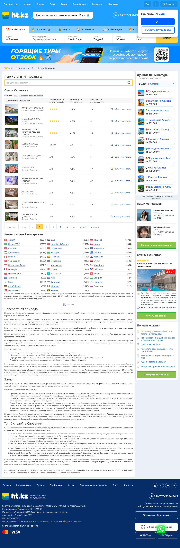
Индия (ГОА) (14, 244)
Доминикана (14, 252)
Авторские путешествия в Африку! (158, 366)
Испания (55, 256)
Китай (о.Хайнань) (59, 244)
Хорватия (98, 256)
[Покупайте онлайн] (12, 532)
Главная (7, 485)
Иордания (56, 261)
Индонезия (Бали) (16, 265)
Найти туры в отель (122, 109)
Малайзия (99, 265)
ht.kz (10, 68)
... (32, 227)
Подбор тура (56, 485)
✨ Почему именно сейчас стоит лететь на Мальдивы (157, 332)
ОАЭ (53, 240)
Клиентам (97, 4)
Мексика (55, 286)
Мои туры (113, 4)
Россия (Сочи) (14, 273)
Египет (97, 261)
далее (83, 227)
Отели (63, 4)
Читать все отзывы (156, 315)
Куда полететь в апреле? (153, 361)
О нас (115, 485)
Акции (27, 4)
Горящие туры (11, 4)
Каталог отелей (25, 68)
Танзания (12, 277)
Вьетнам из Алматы (159, 100)
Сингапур (55, 282)
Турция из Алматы (158, 91)
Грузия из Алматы (158, 139)
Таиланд (98, 240)
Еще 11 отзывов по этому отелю (158, 307)
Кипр (10, 282)
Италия (11, 256)
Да (157, 21)
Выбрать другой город (158, 29)
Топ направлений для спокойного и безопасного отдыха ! (158, 339)
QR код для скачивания (159, 526)
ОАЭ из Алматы (157, 167)
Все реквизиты (9, 521)
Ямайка (54, 290)
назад (23, 227)
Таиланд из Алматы (159, 119)
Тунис (96, 273)
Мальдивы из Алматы (160, 148)
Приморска (23, 95)
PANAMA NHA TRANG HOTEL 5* (154, 263)
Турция (11, 240)
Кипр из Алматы (157, 177)
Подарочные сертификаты (93, 485)
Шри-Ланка (56, 248)
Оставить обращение (156, 515)
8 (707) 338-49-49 (131, 15)
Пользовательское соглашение (34, 521)
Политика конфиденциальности (65, 521)
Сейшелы (98, 269)
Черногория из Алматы (161, 158)
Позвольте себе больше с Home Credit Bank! (157, 350)
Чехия (97, 244)
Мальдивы (99, 248)
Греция (97, 252)
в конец (95, 227)
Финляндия (56, 265)
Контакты (128, 485)
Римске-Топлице (36, 95)
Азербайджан (14, 286)
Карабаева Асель (161, 227)
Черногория (14, 261)
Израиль (98, 282)
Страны (40, 4)
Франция (12, 269)
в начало (11, 227)
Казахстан (56, 273)
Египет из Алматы (158, 110)
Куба (53, 277)
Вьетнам (12, 248)
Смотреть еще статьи (157, 374)
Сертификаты (79, 4)
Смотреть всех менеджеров (156, 245)
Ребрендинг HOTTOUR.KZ (29, 509)
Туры (52, 4)
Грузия (54, 269)
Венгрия (98, 277)
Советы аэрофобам (150, 344)
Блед (15, 95)
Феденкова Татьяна (163, 210)
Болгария (55, 252)
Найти (167, 38)
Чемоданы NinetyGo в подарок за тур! (158, 356)
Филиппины (14, 290)
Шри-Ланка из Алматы (161, 186)
